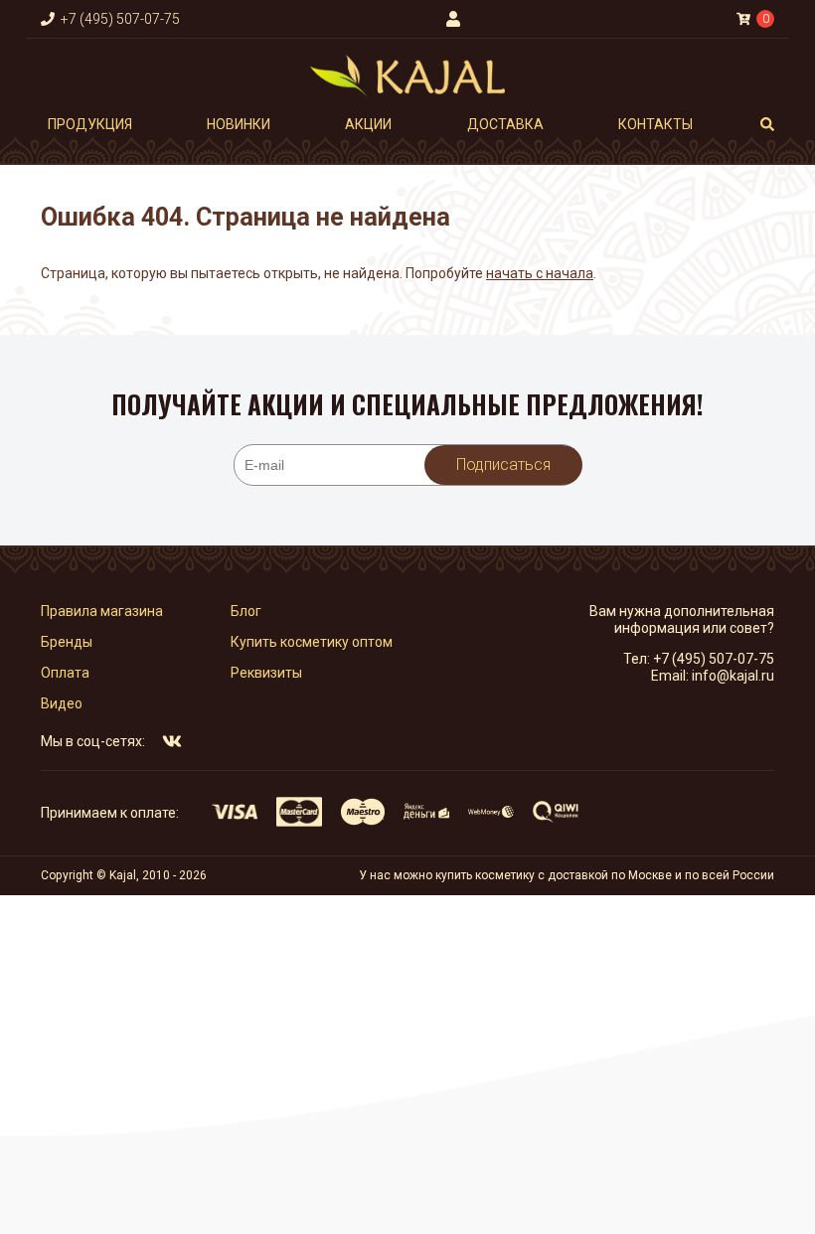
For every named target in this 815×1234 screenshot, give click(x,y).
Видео (61, 703)
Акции (368, 124)
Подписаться (503, 464)
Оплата (65, 673)
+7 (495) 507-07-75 (713, 659)
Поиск (767, 124)
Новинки (238, 124)
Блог (246, 611)
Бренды (66, 642)
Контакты (655, 124)
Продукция (90, 124)
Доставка (505, 124)
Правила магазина (102, 611)
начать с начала (539, 273)
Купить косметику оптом (312, 642)
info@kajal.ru (733, 676)
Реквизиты (266, 673)
